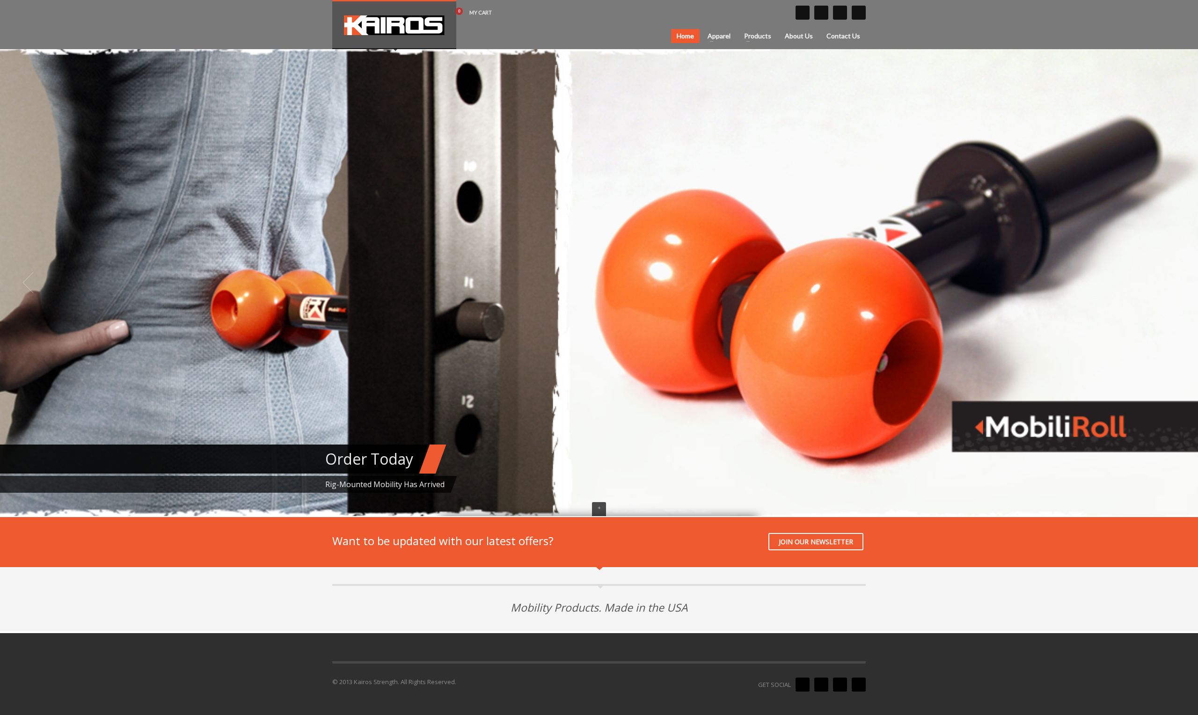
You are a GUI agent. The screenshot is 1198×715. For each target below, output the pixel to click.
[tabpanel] (599, 282)
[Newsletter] (859, 13)
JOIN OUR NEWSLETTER (816, 541)
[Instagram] (840, 13)
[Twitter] (803, 13)
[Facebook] (821, 13)
